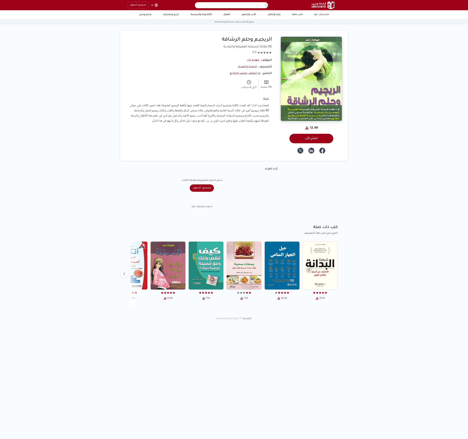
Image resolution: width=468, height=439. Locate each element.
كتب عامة (297, 14)
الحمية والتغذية (247, 66)
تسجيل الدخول (138, 5)
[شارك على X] (300, 150)
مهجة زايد (253, 60)
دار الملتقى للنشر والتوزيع (245, 73)
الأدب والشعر (249, 14)
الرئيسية (247, 318)
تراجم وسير (145, 14)
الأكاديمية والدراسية (201, 14)
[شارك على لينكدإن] (311, 150)
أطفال (226, 14)
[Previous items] (124, 274)
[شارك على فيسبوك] (322, 150)
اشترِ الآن (311, 138)
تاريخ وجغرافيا (171, 14)
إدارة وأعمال (274, 14)
